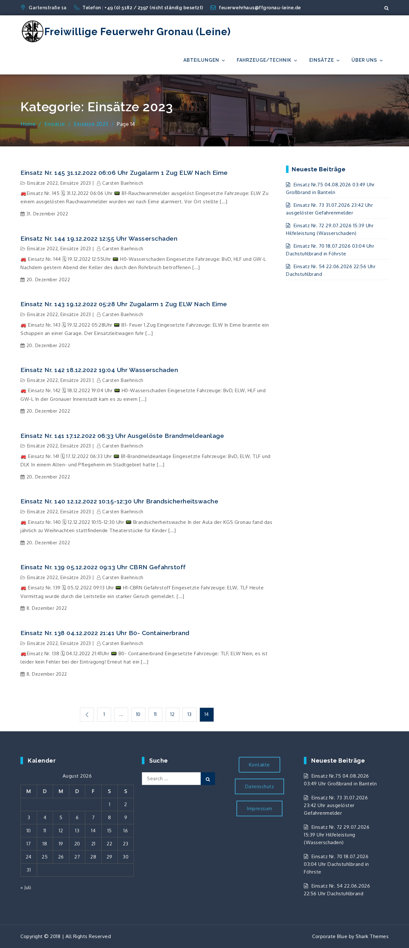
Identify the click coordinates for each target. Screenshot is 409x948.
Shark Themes (372, 936)
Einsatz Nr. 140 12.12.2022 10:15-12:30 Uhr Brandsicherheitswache (119, 501)
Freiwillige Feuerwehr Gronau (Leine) (137, 31)
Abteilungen (201, 60)
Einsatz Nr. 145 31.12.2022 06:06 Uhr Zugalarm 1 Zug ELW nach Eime (124, 172)
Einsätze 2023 (75, 183)
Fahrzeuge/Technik (264, 60)
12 (172, 714)
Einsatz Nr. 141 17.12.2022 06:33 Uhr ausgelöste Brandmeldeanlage (122, 435)
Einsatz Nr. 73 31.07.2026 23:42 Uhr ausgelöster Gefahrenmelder (336, 805)
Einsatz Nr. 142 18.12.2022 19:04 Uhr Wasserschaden (99, 369)
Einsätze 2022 (42, 183)
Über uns (364, 60)
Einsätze (321, 60)
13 (190, 714)
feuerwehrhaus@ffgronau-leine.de (260, 7)
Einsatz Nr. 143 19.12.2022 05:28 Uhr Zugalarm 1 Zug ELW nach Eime (123, 303)
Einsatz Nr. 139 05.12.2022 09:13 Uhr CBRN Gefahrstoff (103, 567)
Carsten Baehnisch (122, 183)
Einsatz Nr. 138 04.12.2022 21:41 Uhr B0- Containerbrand (104, 632)
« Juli (25, 887)
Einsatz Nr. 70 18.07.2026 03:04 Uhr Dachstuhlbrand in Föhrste (336, 864)
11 (155, 714)
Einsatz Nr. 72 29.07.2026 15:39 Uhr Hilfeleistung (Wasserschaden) (336, 834)
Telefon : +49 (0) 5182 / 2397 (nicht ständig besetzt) (143, 7)
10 (138, 714)
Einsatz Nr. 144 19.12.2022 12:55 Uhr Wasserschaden (98, 238)
